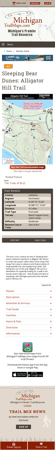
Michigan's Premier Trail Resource (22, 33)
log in (48, 3)
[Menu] (3, 44)
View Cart (20, 3)
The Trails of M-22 (14, 183)
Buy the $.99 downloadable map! (27, 167)
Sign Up (23, 426)
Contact (27, 405)
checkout (35, 3)
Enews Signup (14, 447)
